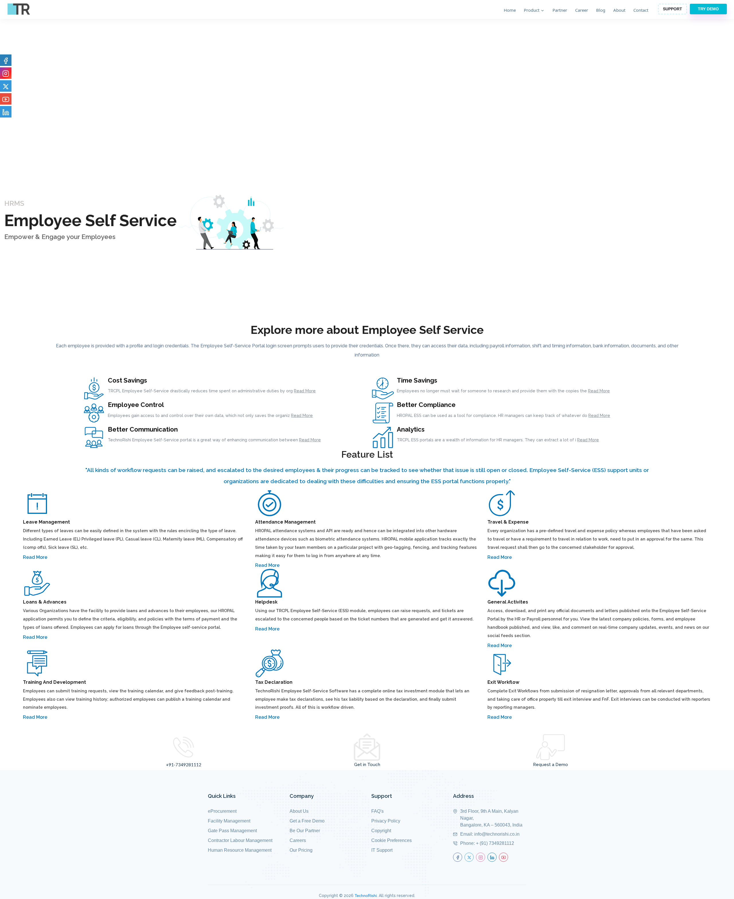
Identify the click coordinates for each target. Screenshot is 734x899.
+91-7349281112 (183, 764)
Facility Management (229, 820)
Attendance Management (285, 522)
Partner (560, 10)
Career (581, 10)
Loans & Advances (45, 602)
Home (510, 10)
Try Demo (708, 9)
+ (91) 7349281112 (495, 843)
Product (532, 10)
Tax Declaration (273, 682)
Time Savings (417, 380)
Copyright (381, 830)
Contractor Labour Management (240, 840)
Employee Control (136, 404)
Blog (600, 10)
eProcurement (222, 811)
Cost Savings (127, 380)
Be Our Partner (305, 830)
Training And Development (54, 682)
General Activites (507, 602)
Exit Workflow (503, 682)
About (619, 10)
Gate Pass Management (232, 830)
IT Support (382, 850)
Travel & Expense (508, 522)
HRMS (14, 203)
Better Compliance (426, 404)
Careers (298, 840)
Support (672, 9)
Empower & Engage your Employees (60, 236)
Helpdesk (266, 602)
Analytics (411, 429)
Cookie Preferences (391, 840)
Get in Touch (367, 764)
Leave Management (46, 522)
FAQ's (377, 811)
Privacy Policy (385, 820)
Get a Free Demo (307, 820)
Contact (640, 10)
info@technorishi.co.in (497, 834)
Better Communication (143, 429)
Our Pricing (301, 850)
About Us (299, 811)
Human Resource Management (240, 850)
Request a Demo (550, 764)
